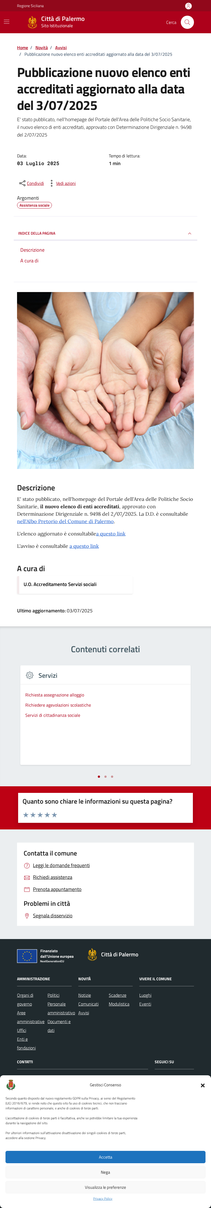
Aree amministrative (31, 1017)
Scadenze (117, 995)
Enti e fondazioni (26, 1043)
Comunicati (88, 1004)
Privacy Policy (102, 1198)
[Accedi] (188, 6)
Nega (105, 1172)
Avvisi (83, 1012)
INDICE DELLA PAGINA (36, 233)
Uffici (21, 1030)
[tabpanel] (105, 718)
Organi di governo (25, 999)
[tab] (99, 777)
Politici (53, 995)
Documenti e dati (59, 1026)
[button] (203, 1085)
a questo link (111, 534)
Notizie (84, 995)
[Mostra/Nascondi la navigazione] (6, 21)
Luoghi (145, 995)
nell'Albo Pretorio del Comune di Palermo (65, 521)
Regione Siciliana (30, 6)
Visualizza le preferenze (105, 1187)
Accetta (105, 1157)
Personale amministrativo (61, 1008)
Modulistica (119, 1004)
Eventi (145, 1004)
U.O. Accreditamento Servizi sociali (60, 584)
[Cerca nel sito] (187, 22)
